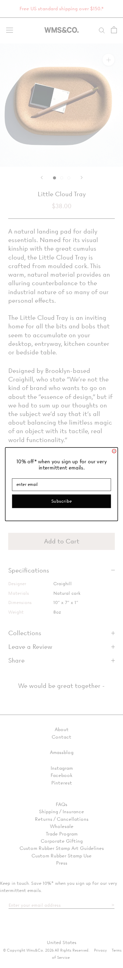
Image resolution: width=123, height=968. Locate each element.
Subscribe (61, 500)
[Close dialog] (114, 451)
